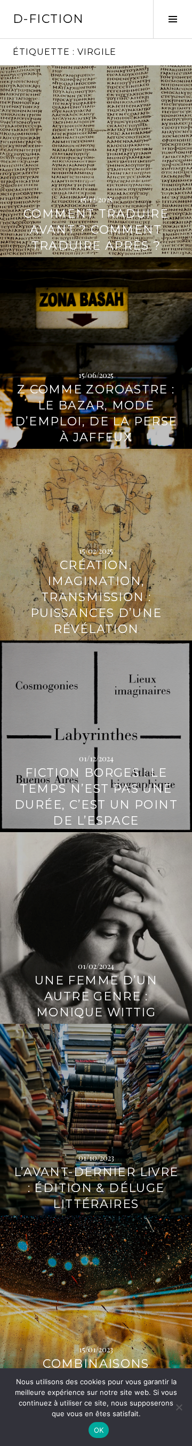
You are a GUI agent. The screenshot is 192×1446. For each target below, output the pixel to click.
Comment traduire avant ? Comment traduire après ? (96, 230)
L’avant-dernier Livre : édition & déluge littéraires (96, 1188)
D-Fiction (48, 19)
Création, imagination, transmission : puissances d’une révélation (96, 597)
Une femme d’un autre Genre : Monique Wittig (96, 996)
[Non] (178, 1407)
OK (99, 1430)
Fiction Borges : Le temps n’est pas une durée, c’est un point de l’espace (96, 797)
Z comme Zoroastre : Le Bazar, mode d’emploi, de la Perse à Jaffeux (96, 413)
